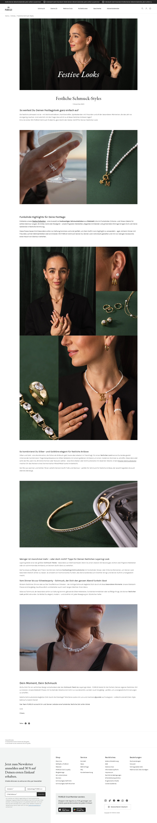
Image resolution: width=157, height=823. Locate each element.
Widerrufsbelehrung (112, 761)
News (82, 764)
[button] (142, 8)
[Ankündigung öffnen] (78, 2)
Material (58, 767)
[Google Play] (79, 810)
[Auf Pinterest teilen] (29, 723)
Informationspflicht (112, 770)
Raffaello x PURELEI (62, 764)
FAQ (81, 770)
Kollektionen (82, 8)
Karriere (58, 778)
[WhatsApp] (122, 800)
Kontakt (83, 761)
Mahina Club (68, 8)
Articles (13, 16)
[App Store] (64, 810)
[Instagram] (105, 800)
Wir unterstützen (61, 775)
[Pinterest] (127, 800)
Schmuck (41, 8)
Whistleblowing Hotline (112, 778)
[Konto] (146, 8)
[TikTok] (110, 800)
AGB (106, 764)
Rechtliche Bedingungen (113, 775)
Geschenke (97, 8)
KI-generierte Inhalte (112, 781)
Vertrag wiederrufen (136, 767)
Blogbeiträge (60, 772)
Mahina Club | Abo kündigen (139, 770)
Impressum (109, 772)
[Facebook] (114, 800)
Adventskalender (113, 8)
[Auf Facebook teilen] (26, 723)
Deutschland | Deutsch (119, 807)
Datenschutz (109, 767)
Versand (132, 764)
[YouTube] (118, 800)
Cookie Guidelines (111, 784)
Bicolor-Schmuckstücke (127, 461)
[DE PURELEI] (8, 8)
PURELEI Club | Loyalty (63, 770)
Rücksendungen (135, 761)
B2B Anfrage (84, 767)
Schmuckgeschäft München (65, 784)
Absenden (41, 794)
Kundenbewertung (86, 772)
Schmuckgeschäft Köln (64, 781)
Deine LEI (54, 8)
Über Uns (59, 761)
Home (7, 16)
